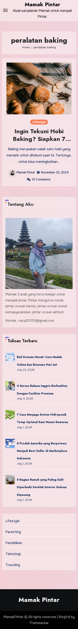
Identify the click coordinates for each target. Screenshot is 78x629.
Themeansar (38, 623)
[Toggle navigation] (5, 10)
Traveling (12, 565)
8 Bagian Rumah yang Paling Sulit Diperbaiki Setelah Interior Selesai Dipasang (42, 487)
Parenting (13, 532)
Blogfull (64, 617)
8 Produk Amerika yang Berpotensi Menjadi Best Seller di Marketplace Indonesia (42, 451)
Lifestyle (39, 122)
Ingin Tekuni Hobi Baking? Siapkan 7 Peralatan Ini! (39, 139)
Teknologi (13, 554)
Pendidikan (13, 543)
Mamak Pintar (42, 4)
